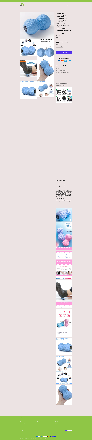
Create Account (39, 421)
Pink (66, 42)
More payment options (64, 54)
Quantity (57, 44)
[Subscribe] (36, 430)
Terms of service (41, 438)
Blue (57, 42)
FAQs (56, 423)
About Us (56, 421)
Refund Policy (22, 421)
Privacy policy (36, 438)
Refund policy (32, 438)
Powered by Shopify (26, 438)
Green (62, 42)
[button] (31, 6)
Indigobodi (23, 438)
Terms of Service (22, 423)
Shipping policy (46, 438)
